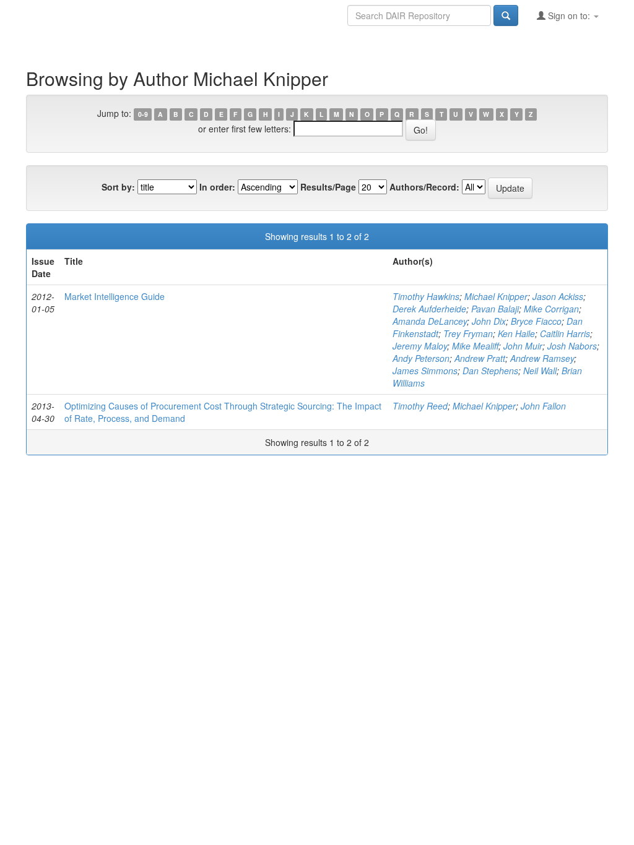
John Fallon (543, 406)
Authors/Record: (424, 187)
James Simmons (425, 370)
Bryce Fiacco (536, 321)
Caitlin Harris (565, 333)
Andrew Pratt (479, 358)
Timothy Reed (420, 406)
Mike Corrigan (551, 308)
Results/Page (328, 187)
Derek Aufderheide (429, 308)
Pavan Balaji (495, 308)
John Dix (489, 321)
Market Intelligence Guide (114, 296)
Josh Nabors (572, 346)
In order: (217, 187)
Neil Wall (540, 370)
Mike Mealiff (475, 346)
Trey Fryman (468, 333)
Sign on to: (569, 15)
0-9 (143, 114)
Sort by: (118, 187)
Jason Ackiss (557, 296)
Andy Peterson (421, 358)
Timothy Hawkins (426, 296)
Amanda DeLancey (430, 321)
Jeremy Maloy (420, 346)
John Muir (522, 346)
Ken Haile (516, 333)
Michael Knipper (496, 296)
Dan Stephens (490, 370)
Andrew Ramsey (542, 358)
